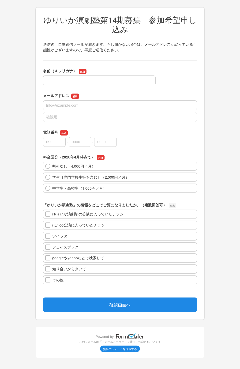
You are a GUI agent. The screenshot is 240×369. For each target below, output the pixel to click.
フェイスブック (65, 247)
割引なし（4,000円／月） (73, 166)
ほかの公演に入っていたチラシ (78, 225)
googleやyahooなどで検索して (78, 257)
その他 (58, 279)
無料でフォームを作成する (120, 349)
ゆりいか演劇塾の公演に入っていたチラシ (88, 214)
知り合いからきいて (69, 268)
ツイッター (61, 236)
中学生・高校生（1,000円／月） (79, 188)
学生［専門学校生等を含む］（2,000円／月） (90, 177)
